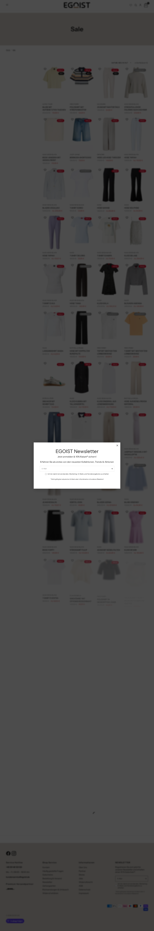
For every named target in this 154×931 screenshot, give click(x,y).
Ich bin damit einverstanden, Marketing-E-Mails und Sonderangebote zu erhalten (78, 474)
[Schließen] (117, 445)
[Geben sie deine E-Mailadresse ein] (111, 469)
